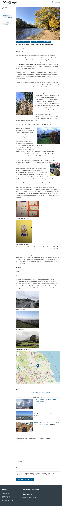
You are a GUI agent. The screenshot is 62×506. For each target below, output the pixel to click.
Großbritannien (6, 20)
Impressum (24, 492)
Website (17, 467)
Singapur (54, 399)
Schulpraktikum (6, 24)
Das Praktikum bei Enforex (44, 425)
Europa (18, 41)
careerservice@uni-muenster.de (9, 502)
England (5, 17)
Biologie (35, 399)
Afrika (35, 411)
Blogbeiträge (41, 399)
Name (17, 455)
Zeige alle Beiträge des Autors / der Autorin (40, 392)
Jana (3, 9)
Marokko (46, 411)
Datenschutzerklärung (27, 494)
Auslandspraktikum (7, 15)
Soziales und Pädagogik (45, 41)
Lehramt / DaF (34, 41)
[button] (37, 367)
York (4, 27)
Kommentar (18, 441)
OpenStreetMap (52, 383)
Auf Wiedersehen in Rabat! (44, 413)
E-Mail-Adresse (19, 461)
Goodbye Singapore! (42, 404)
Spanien (57, 422)
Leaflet (46, 383)
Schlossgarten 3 (6, 496)
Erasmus (10, 17)
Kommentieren (38, 48)
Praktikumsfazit (6, 22)
